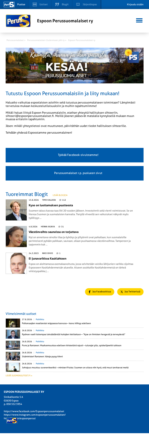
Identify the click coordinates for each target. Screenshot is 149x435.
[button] (139, 20)
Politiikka (40, 319)
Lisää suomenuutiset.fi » (19, 375)
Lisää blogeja (60, 195)
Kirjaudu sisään (135, 4)
